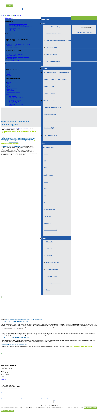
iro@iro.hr (13, 11)
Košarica (78, 32)
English (11, 5)
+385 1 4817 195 (5, 11)
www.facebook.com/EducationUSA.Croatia (10, 143)
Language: (7, 3)
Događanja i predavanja (22, 128)
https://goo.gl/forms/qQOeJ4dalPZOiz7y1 (81, 346)
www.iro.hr (33, 140)
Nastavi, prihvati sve (90, 407)
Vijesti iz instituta (11, 128)
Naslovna (3, 128)
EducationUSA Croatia (13, 142)
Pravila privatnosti (7, 410)
